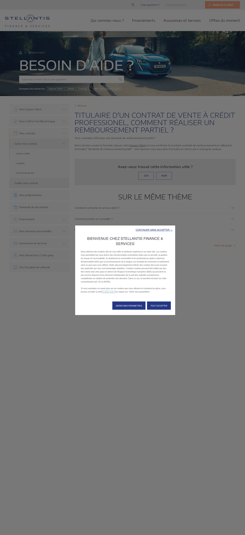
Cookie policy (109, 292)
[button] (154, 230)
